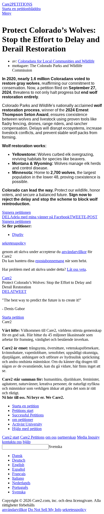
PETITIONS (22, 4)
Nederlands (21, 483)
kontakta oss (12, 442)
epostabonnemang (49, 261)
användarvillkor (74, 252)
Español (18, 469)
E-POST (90, 217)
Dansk (17, 455)
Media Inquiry (88, 437)
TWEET (77, 217)
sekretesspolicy (14, 243)
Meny (6, 13)
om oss (51, 437)
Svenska (55, 446)
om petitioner (22, 419)
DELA (7, 291)
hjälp (27, 442)
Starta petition (13, 317)
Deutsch (18, 460)
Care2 (7, 4)
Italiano (18, 478)
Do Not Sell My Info (44, 509)
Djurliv (17, 234)
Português (20, 487)
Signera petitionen (16, 212)
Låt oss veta (76, 269)
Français (18, 474)
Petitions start (22, 410)
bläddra (35, 9)
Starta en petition (15, 9)
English (18, 465)
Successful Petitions (28, 415)
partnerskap (67, 437)
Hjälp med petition (27, 429)
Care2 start (10, 437)
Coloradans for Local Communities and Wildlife (56, 61)
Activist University (27, 424)
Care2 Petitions (32, 437)
